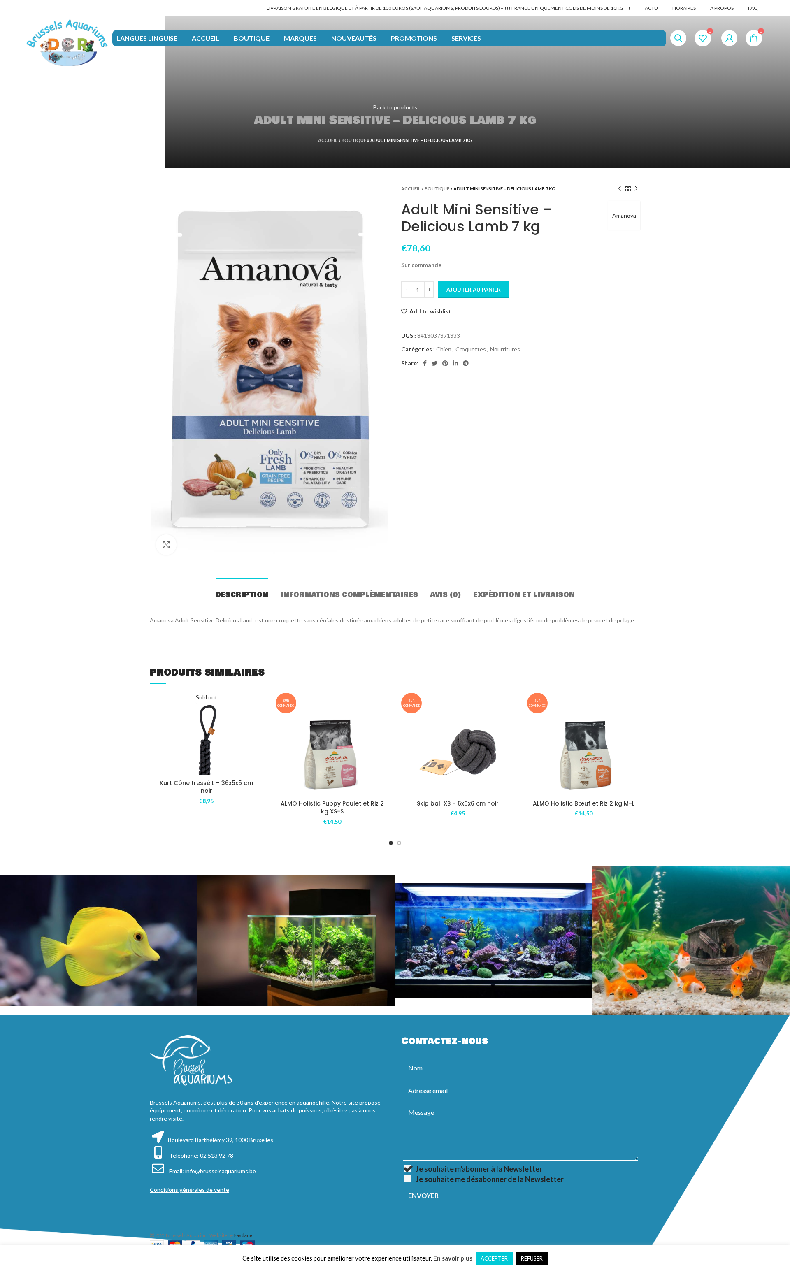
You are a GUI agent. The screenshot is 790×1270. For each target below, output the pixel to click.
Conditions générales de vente (189, 1189)
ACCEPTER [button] (494, 1258)
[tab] (242, 590)
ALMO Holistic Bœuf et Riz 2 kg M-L (583, 803)
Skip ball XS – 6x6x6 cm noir (458, 803)
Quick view (257, 743)
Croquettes (470, 349)
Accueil (327, 140)
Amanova (624, 215)
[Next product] (636, 189)
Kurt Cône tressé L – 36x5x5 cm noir (206, 787)
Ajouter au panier (473, 289)
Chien (443, 349)
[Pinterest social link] (445, 363)
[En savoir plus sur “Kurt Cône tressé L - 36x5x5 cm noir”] (257, 724)
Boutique (354, 140)
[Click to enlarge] (166, 544)
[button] (382, 745)
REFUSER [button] (532, 1258)
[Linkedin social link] (455, 363)
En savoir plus (452, 1258)
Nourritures (505, 349)
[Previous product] (620, 189)
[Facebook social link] (425, 363)
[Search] (678, 38)
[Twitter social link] (434, 363)
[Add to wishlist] (257, 706)
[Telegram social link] (465, 363)
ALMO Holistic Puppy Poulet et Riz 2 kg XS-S (332, 807)
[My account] (729, 38)
